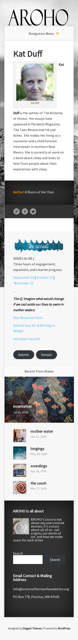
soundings (39, 465)
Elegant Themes (32, 628)
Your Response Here (27, 317)
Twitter (33, 211)
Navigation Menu (41, 33)
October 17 (44, 277)
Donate (46, 354)
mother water (42, 431)
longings (37, 448)
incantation (22, 406)
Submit (23, 354)
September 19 (23, 277)
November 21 (24, 283)
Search (18, 553)
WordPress (64, 628)
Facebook (24, 211)
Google (16, 211)
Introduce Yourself (26, 339)
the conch (38, 483)
